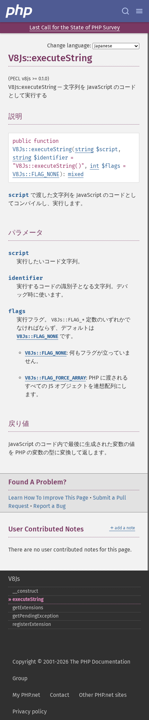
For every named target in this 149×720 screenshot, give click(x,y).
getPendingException (35, 616)
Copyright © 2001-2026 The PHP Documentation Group (71, 670)
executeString (28, 599)
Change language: (69, 45)
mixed (76, 174)
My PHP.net (26, 695)
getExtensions (27, 608)
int (94, 166)
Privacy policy (29, 711)
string (84, 149)
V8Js (14, 579)
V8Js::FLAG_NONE (35, 174)
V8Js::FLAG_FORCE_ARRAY (55, 378)
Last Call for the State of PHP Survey (74, 27)
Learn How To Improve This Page (48, 497)
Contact (59, 695)
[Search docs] (125, 11)
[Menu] (139, 11)
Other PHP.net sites (102, 695)
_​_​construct (25, 591)
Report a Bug (49, 506)
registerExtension (31, 624)
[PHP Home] (19, 11)
